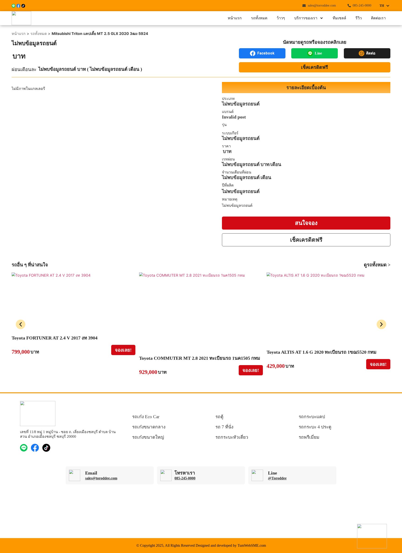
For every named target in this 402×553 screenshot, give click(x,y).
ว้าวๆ (281, 18)
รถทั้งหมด (259, 18)
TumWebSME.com (252, 545)
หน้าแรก (235, 18)
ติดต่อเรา (378, 18)
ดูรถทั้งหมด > (377, 264)
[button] (20, 324)
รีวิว (358, 18)
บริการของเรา (305, 18)
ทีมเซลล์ (339, 18)
